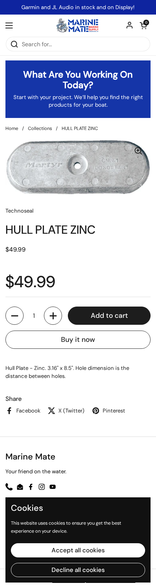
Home (11, 128)
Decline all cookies (78, 570)
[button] (143, 25)
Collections (40, 128)
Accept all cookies (78, 550)
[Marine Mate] (78, 25)
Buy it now (78, 339)
